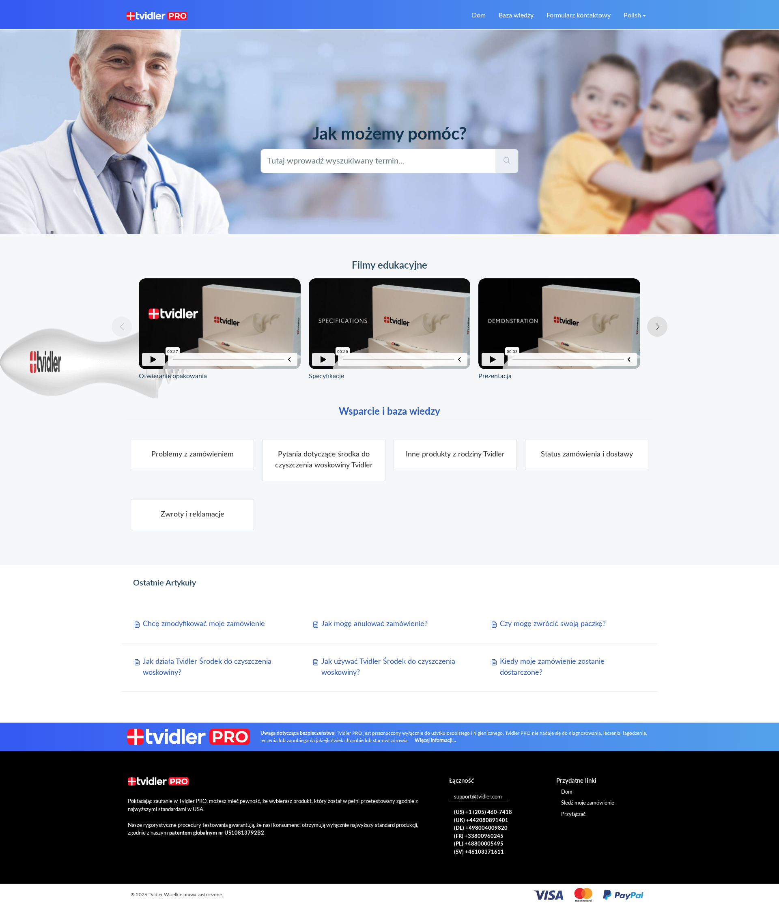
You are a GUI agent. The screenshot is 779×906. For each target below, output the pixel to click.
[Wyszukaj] (507, 161)
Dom (479, 15)
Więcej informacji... (435, 740)
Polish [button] (632, 15)
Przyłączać (573, 814)
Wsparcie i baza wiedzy (389, 412)
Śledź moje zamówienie (587, 803)
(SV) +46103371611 (479, 852)
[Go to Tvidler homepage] (157, 15)
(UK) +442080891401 (481, 820)
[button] (657, 326)
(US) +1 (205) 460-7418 (483, 812)
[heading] (192, 454)
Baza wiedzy (516, 15)
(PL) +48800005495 (479, 844)
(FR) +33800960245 (479, 836)
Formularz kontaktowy (579, 15)
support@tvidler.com (478, 797)
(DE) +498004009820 (481, 828)
